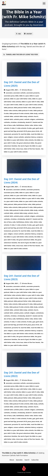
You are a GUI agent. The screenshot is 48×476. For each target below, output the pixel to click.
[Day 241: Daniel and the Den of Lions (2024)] (24, 166)
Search (26, 460)
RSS (19, 34)
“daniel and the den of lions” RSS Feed (22, 54)
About (11, 460)
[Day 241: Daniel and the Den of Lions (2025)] (24, 69)
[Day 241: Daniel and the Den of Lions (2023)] (24, 263)
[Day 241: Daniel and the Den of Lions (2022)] (24, 360)
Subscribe (35, 460)
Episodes (19, 460)
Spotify (29, 34)
